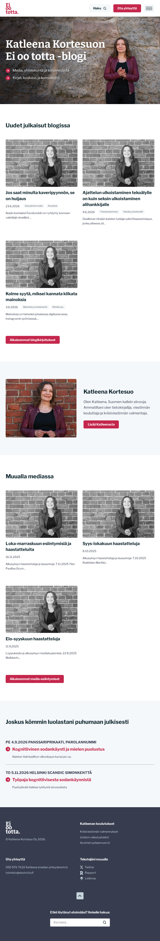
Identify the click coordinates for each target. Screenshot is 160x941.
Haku (97, 8)
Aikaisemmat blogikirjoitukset (32, 340)
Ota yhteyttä (127, 8)
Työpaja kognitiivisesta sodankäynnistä (51, 779)
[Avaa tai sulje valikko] (149, 8)
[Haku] (104, 922)
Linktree (90, 878)
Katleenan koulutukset (97, 824)
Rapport (90, 872)
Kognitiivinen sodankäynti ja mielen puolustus (58, 749)
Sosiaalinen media (34, 206)
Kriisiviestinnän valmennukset (99, 831)
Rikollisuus (57, 307)
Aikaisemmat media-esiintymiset (35, 679)
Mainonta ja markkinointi (35, 307)
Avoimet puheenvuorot (95, 843)
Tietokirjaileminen (109, 212)
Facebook (52, 206)
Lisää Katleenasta (101, 424)
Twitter (89, 867)
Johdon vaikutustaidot (94, 837)
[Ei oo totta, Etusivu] (12, 8)
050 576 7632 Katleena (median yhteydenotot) (37, 867)
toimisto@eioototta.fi (20, 872)
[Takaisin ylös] (80, 895)
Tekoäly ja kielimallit (133, 212)
